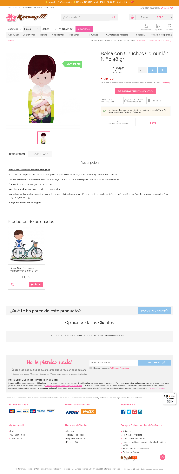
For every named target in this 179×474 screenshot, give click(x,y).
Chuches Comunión (126, 40)
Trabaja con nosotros (75, 435)
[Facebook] (123, 411)
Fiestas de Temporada (161, 35)
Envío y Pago (40, 154)
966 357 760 (167, 7)
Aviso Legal (128, 431)
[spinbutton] (142, 70)
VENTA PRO (65, 29)
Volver (11, 40)
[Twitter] (128, 411)
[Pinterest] (134, 411)
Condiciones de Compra (134, 438)
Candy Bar (13, 35)
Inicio (8, 8)
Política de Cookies (131, 452)
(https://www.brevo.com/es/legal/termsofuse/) (63, 386)
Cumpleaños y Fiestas (117, 35)
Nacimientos (58, 35)
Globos (45, 29)
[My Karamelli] (27, 18)
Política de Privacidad (119, 368)
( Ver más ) (165, 83)
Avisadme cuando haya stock (137, 91)
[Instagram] (140, 411)
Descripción (17, 154)
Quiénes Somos (25, 8)
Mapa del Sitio (72, 442)
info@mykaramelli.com (51, 469)
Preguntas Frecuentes (76, 438)
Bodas (43, 35)
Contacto (38, 8)
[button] (152, 70)
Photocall (140, 35)
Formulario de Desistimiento (136, 448)
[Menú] (174, 394)
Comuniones (83, 29)
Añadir (37, 284)
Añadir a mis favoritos (118, 124)
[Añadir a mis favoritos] (13, 285)
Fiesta (27, 29)
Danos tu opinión (153, 310)
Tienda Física (49, 8)
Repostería (12, 29)
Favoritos (169, 30)
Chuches (93, 35)
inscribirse (154, 362)
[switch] (170, 401)
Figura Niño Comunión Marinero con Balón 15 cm (24, 269)
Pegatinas (74, 35)
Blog (15, 8)
